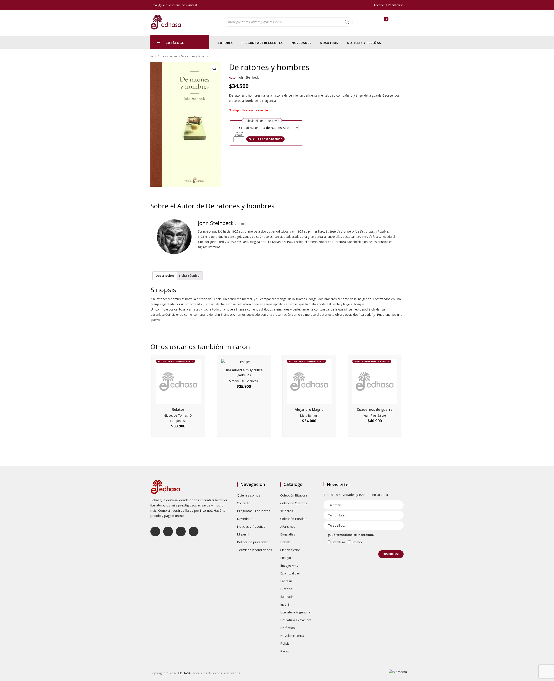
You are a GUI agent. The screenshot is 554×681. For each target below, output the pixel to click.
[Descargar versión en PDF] (402, 68)
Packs (284, 651)
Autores (225, 43)
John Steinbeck (248, 77)
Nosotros (329, 43)
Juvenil (285, 604)
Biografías (287, 534)
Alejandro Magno (309, 409)
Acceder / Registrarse (389, 5)
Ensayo (285, 557)
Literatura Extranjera (295, 620)
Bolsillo (285, 542)
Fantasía (286, 581)
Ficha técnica (189, 275)
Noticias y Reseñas (364, 43)
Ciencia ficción (290, 550)
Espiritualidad (290, 573)
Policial (285, 643)
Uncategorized (169, 56)
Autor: (233, 77)
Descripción (165, 275)
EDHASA (184, 673)
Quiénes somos (248, 495)
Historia (286, 589)
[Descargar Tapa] (395, 68)
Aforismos (287, 526)
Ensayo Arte (289, 565)
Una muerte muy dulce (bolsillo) (244, 372)
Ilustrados (287, 596)
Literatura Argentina (295, 612)
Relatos (178, 409)
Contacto (243, 503)
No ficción (287, 628)
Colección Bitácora (293, 495)
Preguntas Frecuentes (262, 43)
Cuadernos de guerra (375, 409)
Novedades (301, 43)
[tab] (164, 275)
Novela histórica (292, 635)
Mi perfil (243, 534)
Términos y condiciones (254, 550)
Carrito (386, 20)
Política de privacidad (252, 542)
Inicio (153, 56)
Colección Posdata (294, 518)
